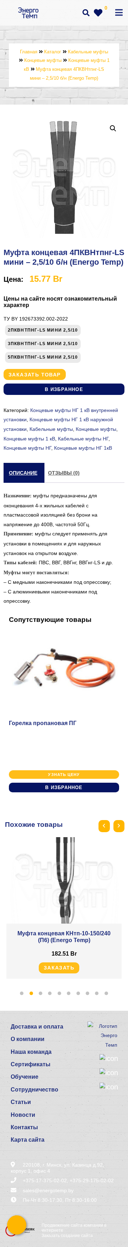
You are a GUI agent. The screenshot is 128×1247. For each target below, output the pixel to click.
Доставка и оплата (37, 1027)
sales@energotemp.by (48, 1190)
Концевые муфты (96, 429)
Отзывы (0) (64, 473)
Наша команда (31, 1052)
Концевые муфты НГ (27, 448)
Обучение (24, 1077)
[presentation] (104, 826)
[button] (113, 128)
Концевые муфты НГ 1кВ (83, 448)
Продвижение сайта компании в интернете (74, 1228)
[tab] (23, 473)
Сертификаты (30, 1064)
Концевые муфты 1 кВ (29, 439)
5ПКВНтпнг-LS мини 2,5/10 (43, 357)
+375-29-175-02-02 (92, 1180)
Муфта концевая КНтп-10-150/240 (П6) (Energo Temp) (64, 936)
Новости (23, 1115)
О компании (27, 1039)
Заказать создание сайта (67, 1235)
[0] (98, 13)
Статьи (21, 1102)
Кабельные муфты (51, 429)
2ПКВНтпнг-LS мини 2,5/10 (43, 330)
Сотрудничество (34, 1090)
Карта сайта (27, 1140)
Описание (23, 473)
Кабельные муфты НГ (83, 439)
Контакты (24, 1127)
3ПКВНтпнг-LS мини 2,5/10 (43, 343)
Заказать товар (35, 374)
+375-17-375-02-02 (45, 1180)
